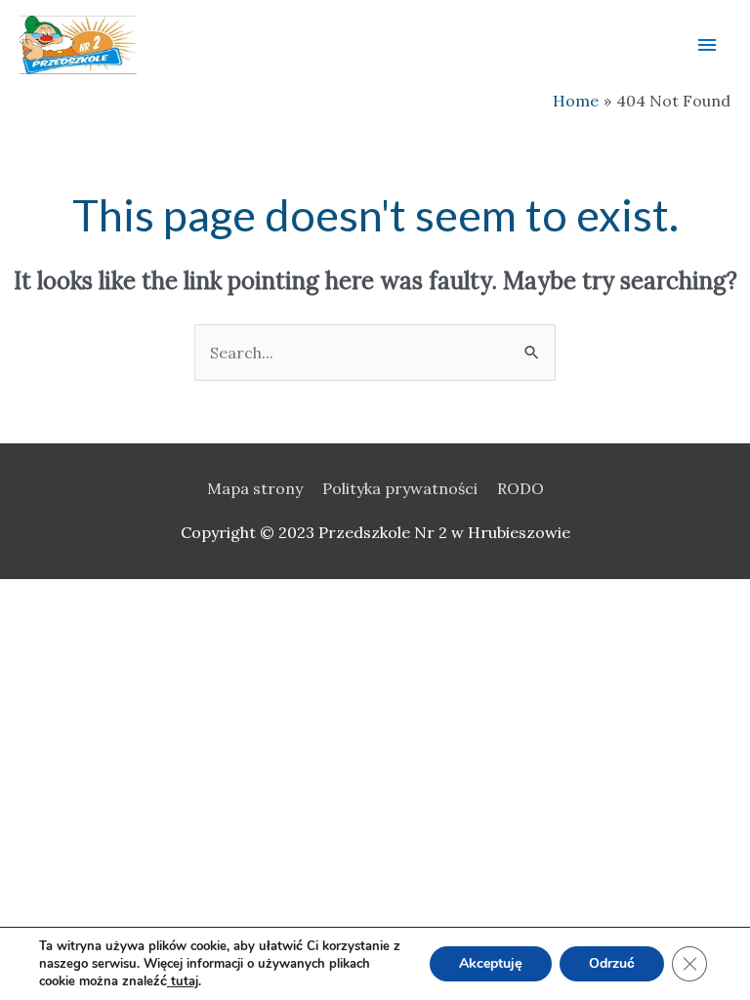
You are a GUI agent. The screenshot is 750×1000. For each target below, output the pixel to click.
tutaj (182, 981)
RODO (520, 488)
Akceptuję (490, 963)
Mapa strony (255, 488)
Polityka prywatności (400, 488)
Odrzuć (612, 963)
